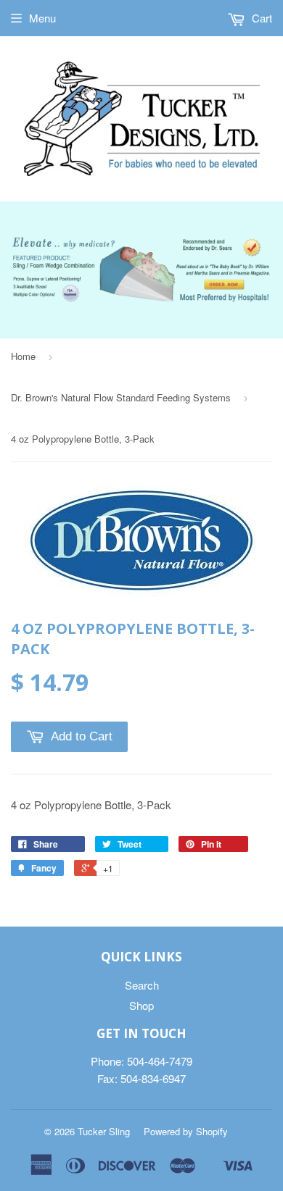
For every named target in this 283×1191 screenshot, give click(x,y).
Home (23, 356)
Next (263, 253)
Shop (141, 1005)
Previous (20, 253)
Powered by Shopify (186, 1131)
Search (142, 984)
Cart (260, 17)
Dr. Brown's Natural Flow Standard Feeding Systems (121, 397)
